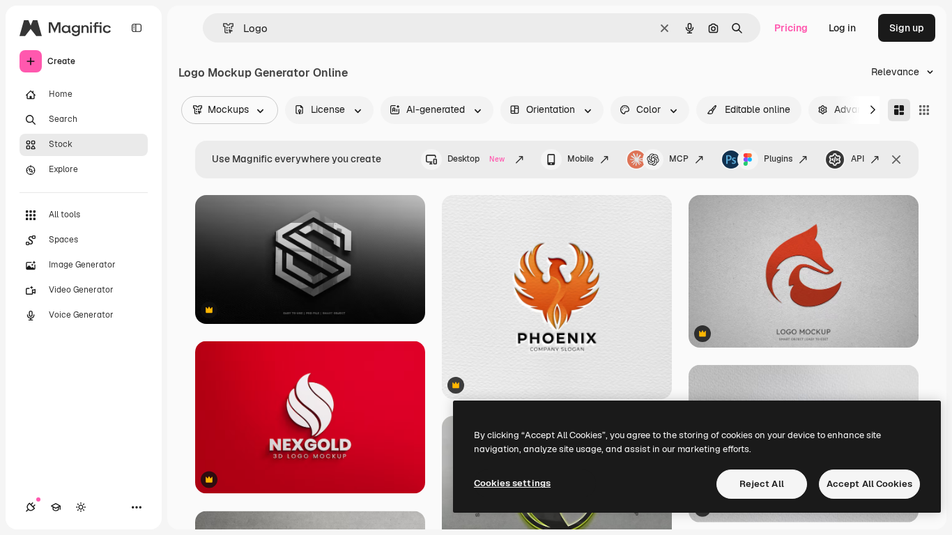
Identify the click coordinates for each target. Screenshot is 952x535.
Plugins (778, 158)
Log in (842, 28)
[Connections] (31, 507)
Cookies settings (512, 483)
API (857, 158)
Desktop (476, 158)
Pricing (791, 28)
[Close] (896, 159)
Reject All (761, 484)
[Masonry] (899, 110)
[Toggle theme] (81, 507)
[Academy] (56, 507)
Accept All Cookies (869, 484)
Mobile (580, 158)
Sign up (906, 28)
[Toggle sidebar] (136, 28)
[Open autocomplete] (223, 28)
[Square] (924, 110)
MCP (679, 158)
